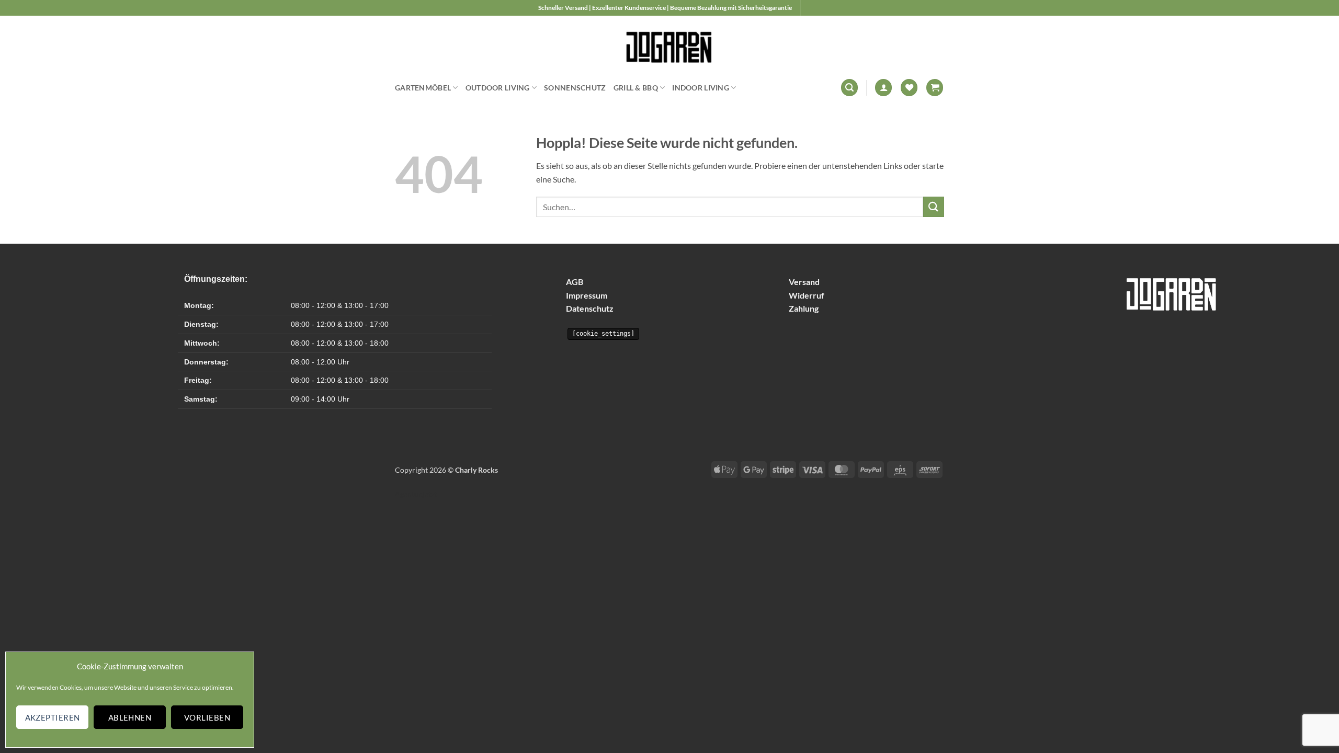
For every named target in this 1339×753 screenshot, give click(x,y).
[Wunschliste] (909, 87)
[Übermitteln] (933, 207)
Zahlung (804, 308)
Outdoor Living (498, 87)
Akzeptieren (52, 717)
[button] (849, 87)
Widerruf (806, 295)
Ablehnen (130, 717)
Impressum (586, 295)
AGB (574, 282)
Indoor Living (700, 87)
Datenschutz (590, 308)
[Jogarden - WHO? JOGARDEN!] (670, 44)
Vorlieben (207, 717)
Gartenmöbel (423, 87)
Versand (804, 282)
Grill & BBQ (636, 87)
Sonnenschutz (575, 87)
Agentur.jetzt (416, 493)
